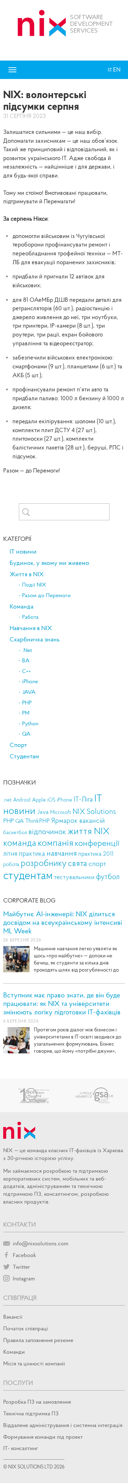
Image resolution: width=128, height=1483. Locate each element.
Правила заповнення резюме (38, 1339)
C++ (26, 671)
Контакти (19, 1224)
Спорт (18, 744)
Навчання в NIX (31, 628)
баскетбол (15, 832)
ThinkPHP (37, 821)
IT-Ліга (83, 799)
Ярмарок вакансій (78, 820)
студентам (28, 875)
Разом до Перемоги (46, 595)
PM (26, 713)
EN (116, 69)
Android (22, 800)
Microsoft (60, 812)
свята (77, 862)
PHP (27, 703)
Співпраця (20, 1298)
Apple (39, 800)
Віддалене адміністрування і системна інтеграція (62, 1424)
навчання (62, 853)
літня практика (24, 853)
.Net (27, 650)
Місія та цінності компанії (34, 1363)
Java (43, 812)
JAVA (29, 692)
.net (7, 799)
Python (30, 723)
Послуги (18, 1383)
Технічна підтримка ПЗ (31, 1413)
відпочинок (47, 831)
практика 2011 (95, 853)
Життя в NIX (27, 574)
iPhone (30, 681)
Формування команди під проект (43, 1436)
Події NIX (34, 585)
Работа (30, 617)
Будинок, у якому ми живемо (49, 562)
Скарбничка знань (35, 639)
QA (26, 734)
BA (26, 660)
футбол (107, 876)
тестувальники (74, 877)
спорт (97, 863)
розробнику (43, 862)
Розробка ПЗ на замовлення (37, 1401)
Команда (21, 606)
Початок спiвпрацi (25, 1328)
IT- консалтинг (20, 1447)
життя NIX (89, 831)
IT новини (23, 551)
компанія (55, 842)
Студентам (24, 756)
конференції (97, 842)
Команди (14, 1351)
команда (19, 842)
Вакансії (12, 1316)
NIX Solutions (94, 811)
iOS (51, 799)
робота (11, 864)
